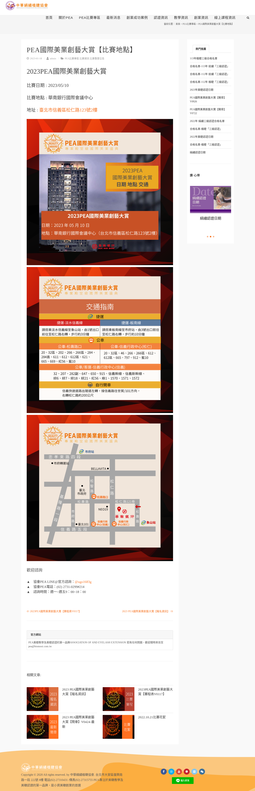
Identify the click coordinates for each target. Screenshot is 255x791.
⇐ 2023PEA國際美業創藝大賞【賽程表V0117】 (54, 611)
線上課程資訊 (225, 18)
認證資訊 (161, 18)
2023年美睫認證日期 (201, 89)
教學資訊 (181, 18)
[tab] (201, 49)
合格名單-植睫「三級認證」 (206, 129)
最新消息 (113, 18)
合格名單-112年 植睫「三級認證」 (209, 82)
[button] (207, 236)
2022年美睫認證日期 (201, 136)
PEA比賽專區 (89, 18)
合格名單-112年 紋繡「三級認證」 (209, 74)
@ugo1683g (83, 582)
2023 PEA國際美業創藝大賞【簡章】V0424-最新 (78, 722)
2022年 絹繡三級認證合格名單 (207, 121)
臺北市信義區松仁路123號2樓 (68, 110)
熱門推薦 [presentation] (201, 49)
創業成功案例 (137, 18)
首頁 (49, 18)
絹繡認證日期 (198, 152)
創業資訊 (201, 18)
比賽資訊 (84, 58)
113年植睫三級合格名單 (203, 58)
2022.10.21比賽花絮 (152, 717)
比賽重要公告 (97, 58)
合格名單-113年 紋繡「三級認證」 (209, 66)
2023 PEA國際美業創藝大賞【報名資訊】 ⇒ (147, 611)
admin (52, 58)
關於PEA (66, 18)
